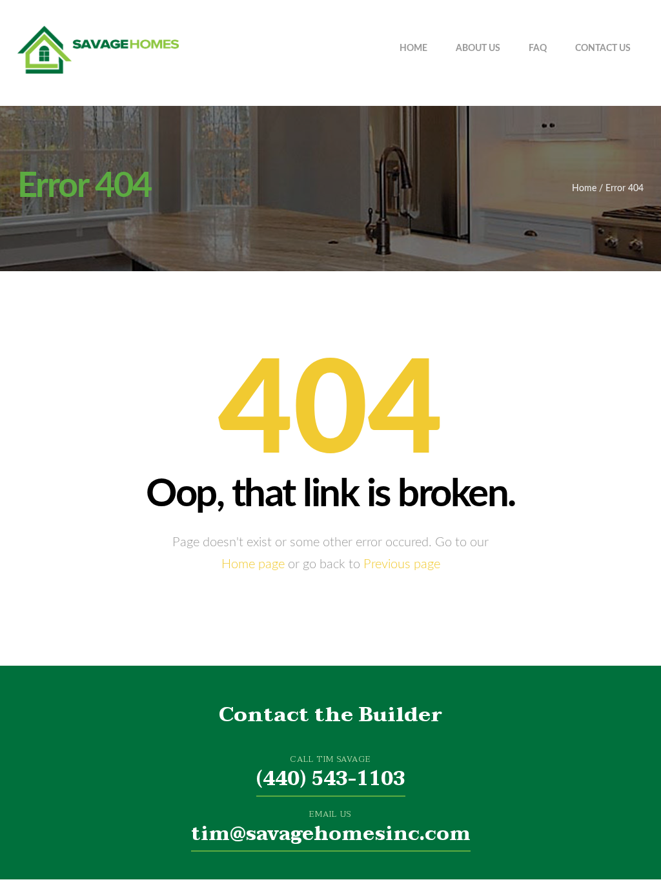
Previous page (401, 564)
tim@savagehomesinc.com (331, 833)
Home (413, 48)
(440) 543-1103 (330, 779)
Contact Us (603, 48)
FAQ (538, 48)
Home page (253, 564)
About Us (478, 48)
